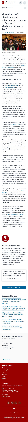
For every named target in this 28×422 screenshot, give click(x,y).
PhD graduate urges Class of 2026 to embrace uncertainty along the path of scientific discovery (12, 314)
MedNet (4, 378)
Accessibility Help (14, 413)
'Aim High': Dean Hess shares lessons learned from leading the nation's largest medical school (13, 321)
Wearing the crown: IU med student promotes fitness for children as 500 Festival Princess (12, 327)
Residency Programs (7, 370)
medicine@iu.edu (6, 396)
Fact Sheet (4, 374)
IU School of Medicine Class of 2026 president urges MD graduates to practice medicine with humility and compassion (13, 308)
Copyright (6, 417)
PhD (3, 372)
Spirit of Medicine (7, 8)
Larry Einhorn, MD (13, 85)
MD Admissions (5, 367)
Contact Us (5, 359)
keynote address (10, 87)
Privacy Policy (14, 415)
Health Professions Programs (15, 214)
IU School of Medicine (8, 32)
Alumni (3, 376)
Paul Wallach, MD (15, 124)
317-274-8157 (5, 394)
